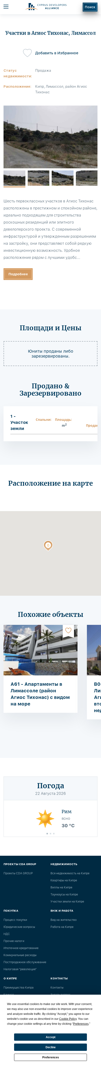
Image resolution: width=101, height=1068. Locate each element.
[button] (48, 547)
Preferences (50, 1057)
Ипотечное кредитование (21, 948)
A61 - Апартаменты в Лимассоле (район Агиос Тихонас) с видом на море (40, 694)
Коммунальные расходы (20, 955)
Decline (51, 1047)
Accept (50, 1037)
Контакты (56, 987)
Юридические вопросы (19, 927)
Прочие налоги (14, 941)
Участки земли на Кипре (67, 901)
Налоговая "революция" (20, 969)
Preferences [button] (81, 1023)
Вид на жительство (63, 920)
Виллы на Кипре (61, 887)
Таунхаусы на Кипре (64, 894)
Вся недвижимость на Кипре (69, 873)
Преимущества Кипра (19, 987)
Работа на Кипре (62, 927)
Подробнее (18, 274)
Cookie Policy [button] (68, 1019)
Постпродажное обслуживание (25, 962)
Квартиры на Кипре (63, 880)
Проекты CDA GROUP (18, 873)
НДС (7, 934)
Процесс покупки (15, 920)
